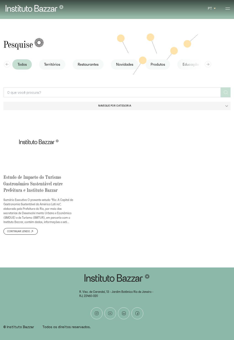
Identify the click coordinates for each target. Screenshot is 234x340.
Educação (191, 64)
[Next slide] (208, 64)
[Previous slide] (7, 64)
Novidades (124, 64)
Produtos (158, 64)
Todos (22, 64)
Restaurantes (88, 64)
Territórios (52, 64)
